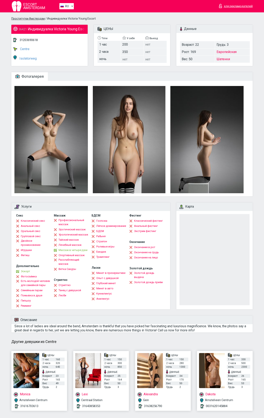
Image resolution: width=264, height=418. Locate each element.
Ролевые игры (105, 246)
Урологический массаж (73, 234)
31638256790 (153, 406)
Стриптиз (65, 285)
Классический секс (33, 220)
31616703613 (29, 406)
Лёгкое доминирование (111, 225)
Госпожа (101, 220)
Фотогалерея (32, 76)
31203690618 (29, 40)
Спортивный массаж (72, 255)
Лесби (62, 295)
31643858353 (91, 406)
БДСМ (100, 231)
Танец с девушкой (70, 290)
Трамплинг (103, 256)
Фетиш (25, 255)
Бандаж (101, 251)
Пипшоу (26, 300)
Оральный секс (30, 231)
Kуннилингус (104, 293)
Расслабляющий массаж (69, 261)
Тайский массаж (69, 239)
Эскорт (25, 271)
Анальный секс (30, 225)
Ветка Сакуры (67, 269)
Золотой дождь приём (148, 282)
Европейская (227, 52)
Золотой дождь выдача (144, 275)
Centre (24, 49)
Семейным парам (31, 290)
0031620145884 (216, 406)
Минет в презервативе (110, 272)
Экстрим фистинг (145, 231)
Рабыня (101, 236)
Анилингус (102, 298)
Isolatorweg (28, 58)
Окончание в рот (144, 247)
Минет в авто (104, 288)
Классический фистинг (148, 220)
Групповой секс (31, 236)
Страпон (101, 241)
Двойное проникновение (30, 242)
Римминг (26, 305)
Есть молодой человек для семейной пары (35, 283)
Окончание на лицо (146, 257)
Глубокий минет (106, 283)
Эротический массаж (72, 229)
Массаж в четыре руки (73, 250)
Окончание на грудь (146, 252)
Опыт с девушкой (107, 278)
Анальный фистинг (146, 225)
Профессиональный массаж (71, 222)
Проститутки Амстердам (28, 18)
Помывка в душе (31, 295)
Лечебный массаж (70, 244)
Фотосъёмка (29, 276)
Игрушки (26, 250)
